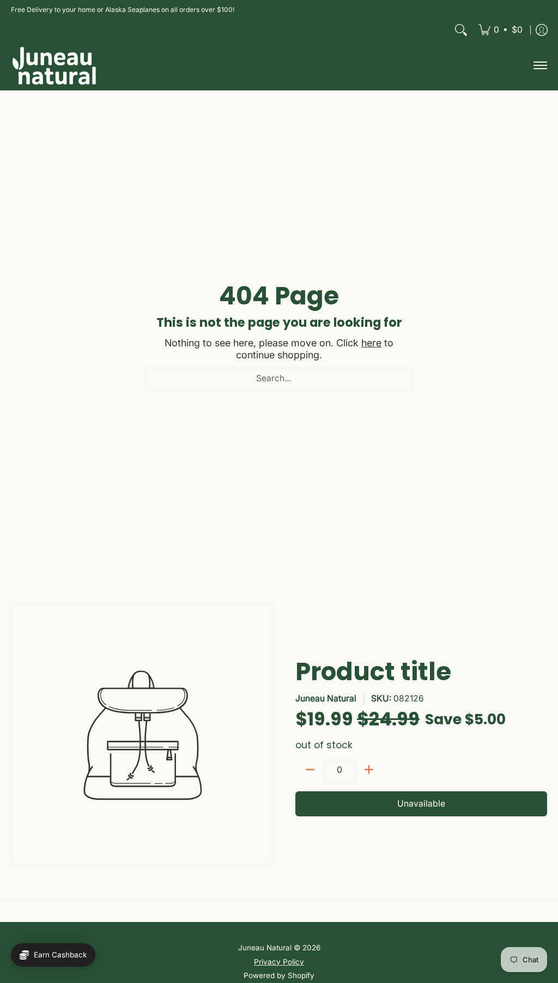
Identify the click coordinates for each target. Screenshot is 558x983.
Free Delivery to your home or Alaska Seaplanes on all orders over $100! (122, 9)
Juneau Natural (325, 698)
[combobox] (279, 378)
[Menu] (539, 65)
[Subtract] (310, 769)
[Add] (369, 769)
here (371, 343)
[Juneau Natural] (54, 65)
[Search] (461, 30)
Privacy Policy (279, 961)
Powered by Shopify (279, 975)
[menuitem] (500, 30)
